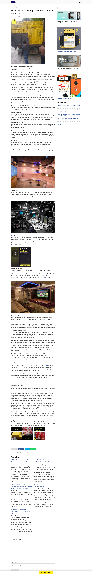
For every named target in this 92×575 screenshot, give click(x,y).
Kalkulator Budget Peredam (44, 2)
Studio (12, 236)
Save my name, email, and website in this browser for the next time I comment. (28, 565)
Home (25, 2)
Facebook (22, 449)
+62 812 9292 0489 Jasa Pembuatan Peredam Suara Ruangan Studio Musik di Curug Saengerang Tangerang (21, 486)
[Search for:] (69, 8)
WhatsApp (34, 449)
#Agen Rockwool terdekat (22, 452)
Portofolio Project (58, 2)
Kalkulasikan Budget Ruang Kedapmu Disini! (66, 51)
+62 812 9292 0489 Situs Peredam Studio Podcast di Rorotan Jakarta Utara (20, 461)
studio (49, 241)
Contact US (68, 2)
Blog (16, 7)
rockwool (45, 277)
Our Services (32, 2)
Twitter (27, 449)
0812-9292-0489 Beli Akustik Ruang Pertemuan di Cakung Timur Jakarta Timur (20, 511)
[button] (46, 572)
